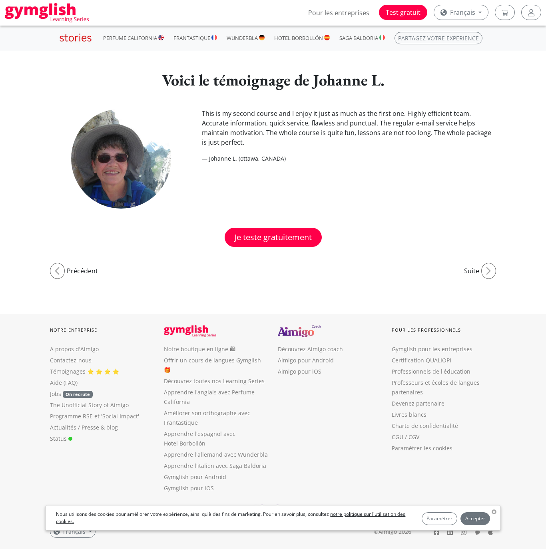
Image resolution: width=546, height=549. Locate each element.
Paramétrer (439, 518)
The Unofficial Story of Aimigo (89, 405)
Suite (471, 271)
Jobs (70, 394)
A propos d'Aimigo (74, 349)
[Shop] (505, 12)
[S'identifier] (531, 12)
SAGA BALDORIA (359, 38)
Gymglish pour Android (195, 477)
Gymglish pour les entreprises (432, 349)
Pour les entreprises (338, 12)
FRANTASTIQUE (192, 38)
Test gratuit (403, 12)
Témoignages (68, 371)
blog (112, 427)
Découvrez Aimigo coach (310, 349)
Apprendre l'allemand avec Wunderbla (216, 454)
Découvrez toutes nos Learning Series (214, 381)
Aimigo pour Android (306, 360)
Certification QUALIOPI (421, 360)
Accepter (475, 518)
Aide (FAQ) (64, 382)
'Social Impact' (120, 416)
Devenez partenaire (418, 403)
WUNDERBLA (243, 38)
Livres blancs (409, 414)
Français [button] (462, 12)
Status (59, 438)
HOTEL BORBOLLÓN (299, 38)
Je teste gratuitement (273, 237)
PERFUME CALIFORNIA (130, 38)
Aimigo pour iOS (299, 371)
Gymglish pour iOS (189, 488)
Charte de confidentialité (425, 426)
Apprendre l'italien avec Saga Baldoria (215, 465)
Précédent (82, 271)
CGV (414, 437)
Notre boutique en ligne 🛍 (199, 349)
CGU (397, 437)
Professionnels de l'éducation (431, 371)
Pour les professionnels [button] (426, 330)
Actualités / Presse (74, 427)
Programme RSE (71, 416)
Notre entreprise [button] (74, 330)
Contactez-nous (71, 360)
